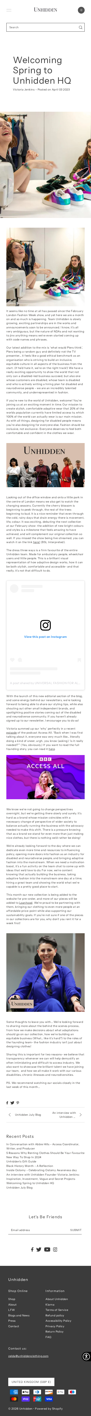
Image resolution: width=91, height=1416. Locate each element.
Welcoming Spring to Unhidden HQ (30, 1183)
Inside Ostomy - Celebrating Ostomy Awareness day (41, 1170)
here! (36, 542)
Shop (11, 1299)
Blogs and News (18, 1315)
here (52, 749)
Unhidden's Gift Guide (21, 1161)
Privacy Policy (55, 1326)
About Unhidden (57, 1299)
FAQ (48, 1337)
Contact (13, 1326)
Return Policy (55, 1331)
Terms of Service (57, 1310)
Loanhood (26, 902)
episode (11, 732)
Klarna (50, 1304)
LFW (11, 1310)
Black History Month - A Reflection (29, 1166)
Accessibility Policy (58, 1320)
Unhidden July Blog (19, 1187)
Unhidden (18, 1280)
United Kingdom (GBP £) (31, 1382)
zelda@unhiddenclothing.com (28, 1356)
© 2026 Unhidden (20, 1408)
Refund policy (55, 1315)
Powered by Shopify (49, 1408)
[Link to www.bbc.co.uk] (45, 777)
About (12, 1304)
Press (12, 1320)
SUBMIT (76, 1230)
